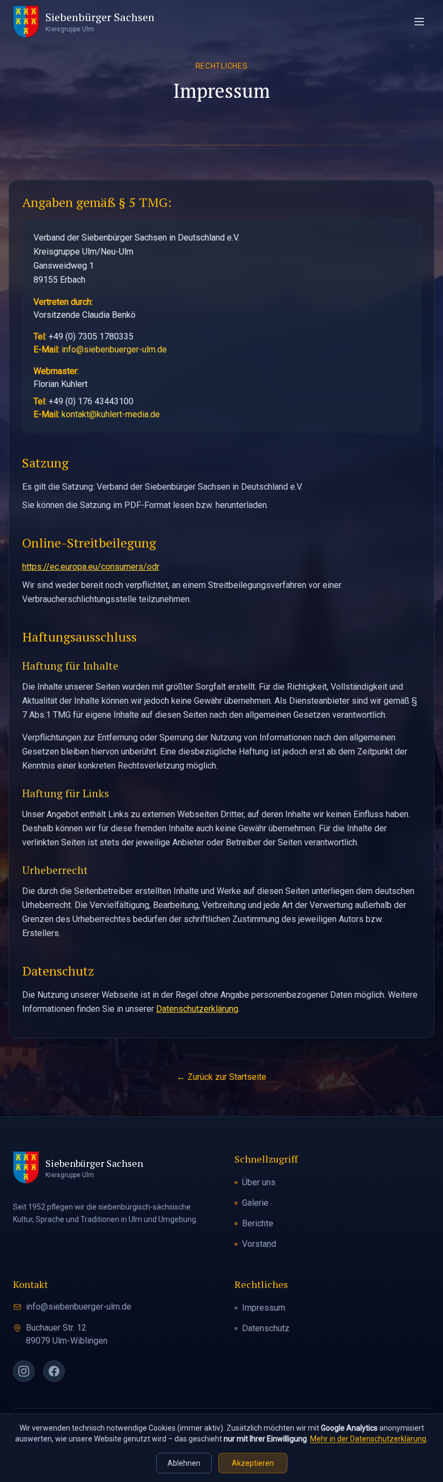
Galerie (255, 1203)
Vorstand (259, 1244)
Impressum (263, 1308)
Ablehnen (183, 1463)
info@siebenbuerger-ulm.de (114, 349)
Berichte (257, 1223)
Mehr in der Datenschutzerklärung (368, 1438)
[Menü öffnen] (419, 21)
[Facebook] (54, 1371)
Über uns (259, 1182)
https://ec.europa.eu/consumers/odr (90, 567)
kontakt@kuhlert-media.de (111, 414)
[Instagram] (24, 1371)
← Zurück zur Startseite (221, 1077)
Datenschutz (266, 1328)
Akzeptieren (253, 1463)
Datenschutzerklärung (197, 1009)
